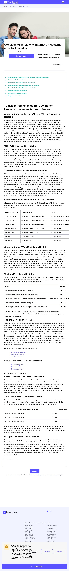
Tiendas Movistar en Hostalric (17, 93)
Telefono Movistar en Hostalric (17, 90)
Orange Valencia (29, 534)
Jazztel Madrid (50, 541)
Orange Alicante (29, 525)
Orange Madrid (28, 531)
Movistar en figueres (17, 367)
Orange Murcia (28, 533)
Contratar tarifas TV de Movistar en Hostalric (21, 88)
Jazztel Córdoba (51, 540)
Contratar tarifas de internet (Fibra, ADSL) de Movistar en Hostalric (28, 77)
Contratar (23, 56)
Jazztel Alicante (51, 535)
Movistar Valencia (51, 533)
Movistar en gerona (17, 365)
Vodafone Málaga (29, 541)
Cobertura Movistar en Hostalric (18, 80)
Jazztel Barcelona (51, 537)
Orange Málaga (28, 530)
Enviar (34, 471)
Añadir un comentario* (10, 459)
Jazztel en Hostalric (17, 357)
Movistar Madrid (51, 530)
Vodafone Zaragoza (52, 525)
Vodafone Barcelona (30, 538)
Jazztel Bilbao (50, 538)
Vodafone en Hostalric (18, 352)
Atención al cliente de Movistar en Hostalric (21, 82)
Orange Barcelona (29, 527)
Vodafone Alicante (29, 537)
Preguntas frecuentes (14, 95)
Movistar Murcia (51, 531)
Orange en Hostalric (17, 354)
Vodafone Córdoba (29, 540)
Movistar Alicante (51, 527)
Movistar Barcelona (51, 528)
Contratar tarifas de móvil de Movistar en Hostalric (23, 85)
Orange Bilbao (28, 528)
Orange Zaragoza (29, 535)
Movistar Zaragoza (51, 534)
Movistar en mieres (17, 369)
